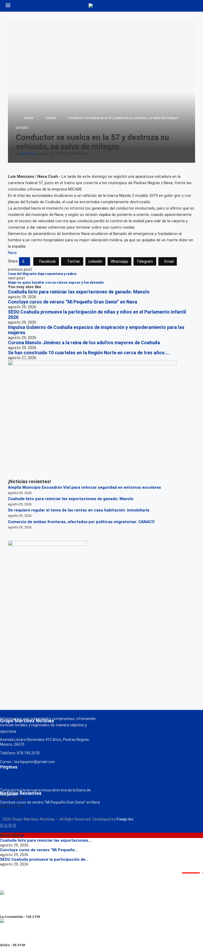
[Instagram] (10, 825)
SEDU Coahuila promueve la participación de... (44, 859)
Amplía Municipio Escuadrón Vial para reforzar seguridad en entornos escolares (84, 487)
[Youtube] (14, 825)
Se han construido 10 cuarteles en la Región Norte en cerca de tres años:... (89, 352)
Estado (51, 118)
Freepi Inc (125, 819)
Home (28, 118)
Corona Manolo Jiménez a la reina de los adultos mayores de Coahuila (84, 342)
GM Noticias (28, 154)
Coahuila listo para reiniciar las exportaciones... (45, 840)
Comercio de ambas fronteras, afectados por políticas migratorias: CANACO (81, 521)
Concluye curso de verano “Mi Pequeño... (39, 850)
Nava (12, 252)
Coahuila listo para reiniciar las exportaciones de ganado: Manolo (79, 291)
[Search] (194, 6)
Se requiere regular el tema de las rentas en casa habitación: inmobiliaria (78, 510)
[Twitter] (5, 825)
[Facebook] (1, 825)
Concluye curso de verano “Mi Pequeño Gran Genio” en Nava (72, 302)
